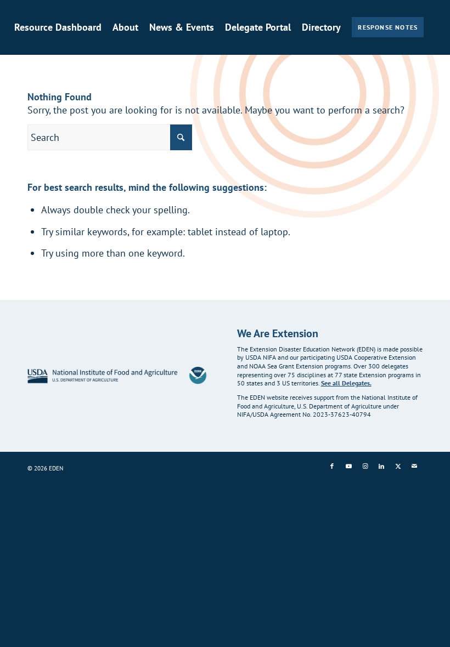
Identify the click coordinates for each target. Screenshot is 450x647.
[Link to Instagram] (365, 466)
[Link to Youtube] (348, 466)
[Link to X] (398, 466)
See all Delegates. (346, 383)
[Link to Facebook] (332, 466)
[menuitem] (58, 27)
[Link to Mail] (414, 466)
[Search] (18, 87)
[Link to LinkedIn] (381, 466)
